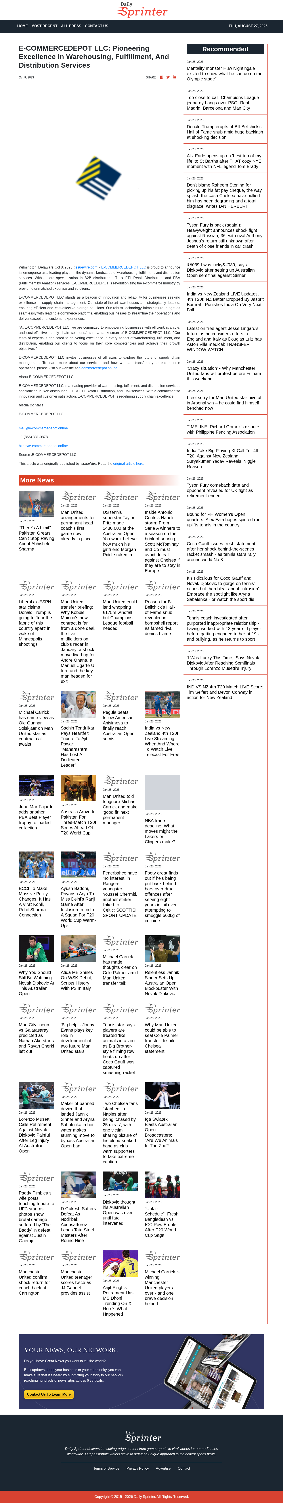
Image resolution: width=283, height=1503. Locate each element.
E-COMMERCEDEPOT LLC (123, 267)
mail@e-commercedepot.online (43, 428)
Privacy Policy (137, 1468)
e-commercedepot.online (97, 368)
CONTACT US (96, 26)
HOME (22, 26)
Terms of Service (106, 1468)
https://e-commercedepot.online (43, 446)
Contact (184, 1468)
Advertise (163, 1468)
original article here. (128, 463)
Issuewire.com (86, 267)
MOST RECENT (44, 26)
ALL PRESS (71, 26)
